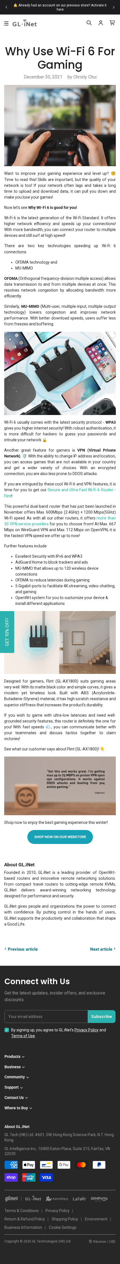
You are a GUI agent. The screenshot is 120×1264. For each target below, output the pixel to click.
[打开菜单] (6, 23)
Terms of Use (23, 1036)
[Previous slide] (6, 7)
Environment (96, 1219)
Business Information (23, 1227)
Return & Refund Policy (24, 1219)
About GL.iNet (17, 1126)
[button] (7, 632)
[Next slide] (113, 7)
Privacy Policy (87, 1030)
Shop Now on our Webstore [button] (60, 837)
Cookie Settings (62, 1227)
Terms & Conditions (21, 1210)
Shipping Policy (65, 1219)
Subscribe (101, 1016)
